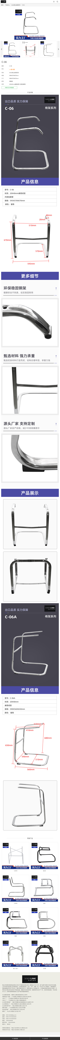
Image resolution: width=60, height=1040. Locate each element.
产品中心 (7, 5)
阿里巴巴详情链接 (9, 87)
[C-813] (15, 855)
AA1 (44, 903)
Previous (1, 49)
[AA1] (44, 888)
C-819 (15, 903)
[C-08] (44, 953)
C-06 (23, 5)
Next (58, 49)
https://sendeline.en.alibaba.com (19, 1028)
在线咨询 (46, 1038)
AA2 (16, 936)
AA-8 (44, 871)
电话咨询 (16, 1038)
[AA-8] (44, 855)
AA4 (44, 936)
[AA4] (44, 920)
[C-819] (15, 888)
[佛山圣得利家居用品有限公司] (3, 2)
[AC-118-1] (15, 953)
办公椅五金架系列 (15, 5)
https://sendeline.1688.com (18, 1029)
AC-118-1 (15, 968)
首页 (2, 5)
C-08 (44, 968)
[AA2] (15, 920)
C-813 (15, 871)
